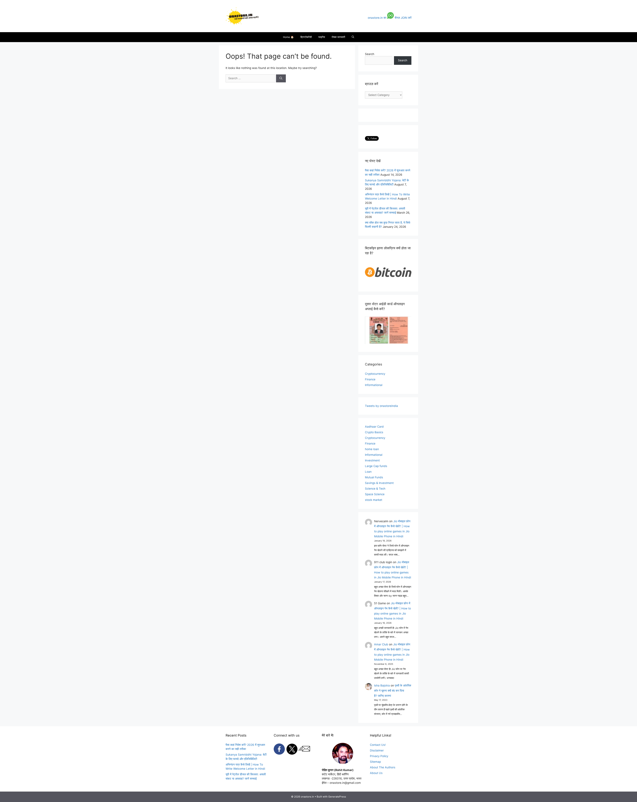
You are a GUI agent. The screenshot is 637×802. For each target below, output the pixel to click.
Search (369, 54)
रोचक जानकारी (338, 37)
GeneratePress (337, 796)
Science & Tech (375, 488)
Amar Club (381, 644)
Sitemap (375, 761)
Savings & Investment (379, 483)
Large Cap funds (376, 466)
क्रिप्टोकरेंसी (306, 37)
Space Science (375, 494)
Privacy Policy (379, 756)
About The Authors (382, 767)
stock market (373, 500)
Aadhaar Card (374, 426)
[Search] (281, 78)
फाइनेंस (321, 37)
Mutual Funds (374, 477)
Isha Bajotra (382, 685)
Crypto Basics (374, 432)
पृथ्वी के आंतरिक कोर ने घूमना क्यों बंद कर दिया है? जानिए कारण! (392, 690)
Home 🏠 (288, 37)
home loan (372, 449)
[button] (352, 37)
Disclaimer (377, 750)
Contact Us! (378, 744)
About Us (376, 773)
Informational (373, 385)
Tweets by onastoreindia (381, 406)
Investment (372, 460)
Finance (370, 379)
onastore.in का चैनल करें (389, 17)
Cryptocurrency (375, 373)
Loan (368, 471)
